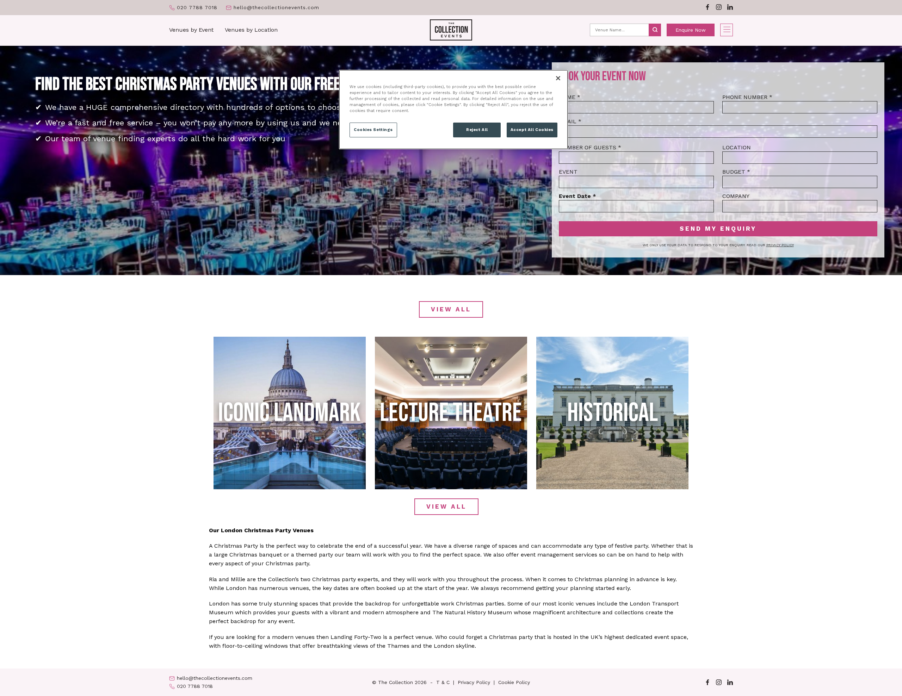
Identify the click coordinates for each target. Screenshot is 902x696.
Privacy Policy (474, 682)
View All (451, 309)
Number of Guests (590, 147)
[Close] (558, 78)
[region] (453, 109)
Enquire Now (690, 30)
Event (568, 171)
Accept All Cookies (532, 129)
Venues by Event (191, 29)
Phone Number (747, 97)
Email (570, 121)
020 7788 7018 (197, 7)
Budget (736, 171)
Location (736, 147)
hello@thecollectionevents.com (276, 7)
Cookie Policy (514, 682)
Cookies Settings (373, 129)
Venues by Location (251, 29)
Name (569, 97)
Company (735, 196)
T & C (443, 682)
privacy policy (780, 245)
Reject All (477, 129)
